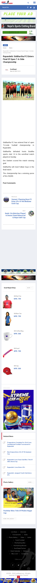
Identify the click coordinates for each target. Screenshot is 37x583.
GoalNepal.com (7, 2)
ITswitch (25, 575)
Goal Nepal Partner (20, 548)
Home (4, 48)
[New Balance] (18, 277)
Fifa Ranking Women (20, 545)
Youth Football (19, 540)
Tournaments (16, 534)
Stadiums (26, 551)
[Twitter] (30, 7)
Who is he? (14, 554)
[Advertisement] (18, 121)
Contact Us (24, 554)
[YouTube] (34, 7)
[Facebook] (27, 7)
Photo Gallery (13, 537)
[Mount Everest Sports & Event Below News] (18, 271)
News (10, 48)
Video (22, 537)
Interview (23, 532)
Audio (29, 537)
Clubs (26, 534)
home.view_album (8, 518)
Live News (14, 532)
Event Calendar (15, 551)
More (29, 287)
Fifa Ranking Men (20, 543)
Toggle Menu (34, 2)
